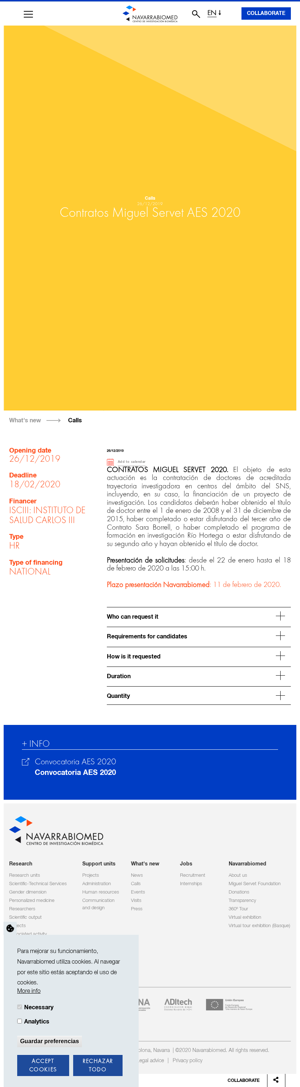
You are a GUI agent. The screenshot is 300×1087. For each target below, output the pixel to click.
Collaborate (266, 13)
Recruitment (192, 875)
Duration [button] (119, 676)
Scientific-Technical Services (38, 883)
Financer (23, 501)
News (137, 875)
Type (16, 537)
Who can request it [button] (132, 617)
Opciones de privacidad (10, 928)
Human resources (100, 892)
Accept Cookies (43, 1066)
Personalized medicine (32, 900)
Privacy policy (187, 1060)
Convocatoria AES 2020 (75, 772)
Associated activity (28, 934)
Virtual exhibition (245, 917)
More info (29, 991)
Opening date (30, 451)
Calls (75, 420)
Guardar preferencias (49, 1041)
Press (136, 909)
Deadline (23, 475)
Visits (136, 900)
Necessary (38, 1007)
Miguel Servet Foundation (255, 883)
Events (138, 892)
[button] (28, 14)
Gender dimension (27, 892)
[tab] (199, 616)
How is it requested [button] (134, 657)
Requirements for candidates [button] (147, 637)
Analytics (36, 1022)
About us (238, 875)
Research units (24, 875)
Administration (96, 883)
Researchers (22, 909)
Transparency (242, 900)
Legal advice (150, 1060)
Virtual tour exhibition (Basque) (259, 925)
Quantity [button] (118, 696)
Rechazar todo (98, 1066)
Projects (17, 925)
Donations (239, 892)
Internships (191, 883)
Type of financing (36, 563)
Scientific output (25, 917)
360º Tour (238, 909)
